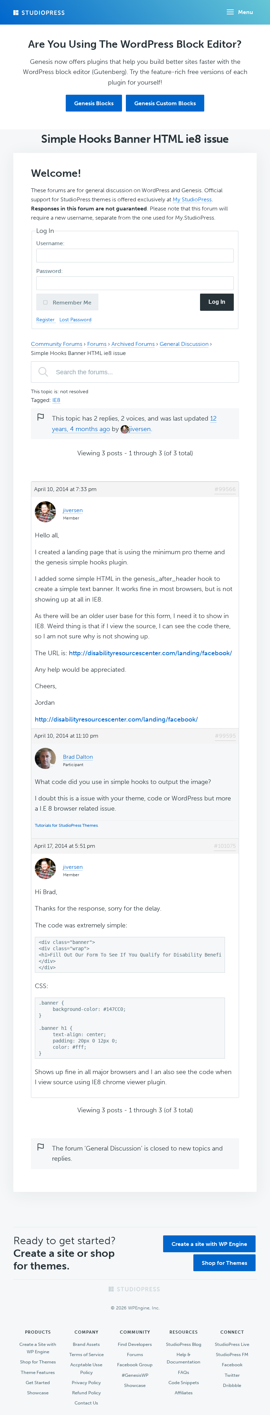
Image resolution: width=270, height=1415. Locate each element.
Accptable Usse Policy (86, 1368)
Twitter (232, 1375)
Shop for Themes (224, 1263)
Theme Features (38, 1372)
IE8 (56, 400)
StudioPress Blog (183, 1344)
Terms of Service (86, 1354)
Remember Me (71, 302)
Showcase (38, 1392)
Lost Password (75, 319)
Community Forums (56, 344)
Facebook (232, 1364)
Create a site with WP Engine (209, 1244)
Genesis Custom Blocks (165, 103)
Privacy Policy (86, 1382)
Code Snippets (183, 1382)
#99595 (225, 735)
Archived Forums (133, 344)
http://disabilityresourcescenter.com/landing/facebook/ (150, 653)
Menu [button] (245, 12)
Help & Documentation (183, 1358)
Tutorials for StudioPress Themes (66, 825)
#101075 (225, 846)
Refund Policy (86, 1392)
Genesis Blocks (94, 103)
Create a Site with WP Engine (37, 1348)
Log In (216, 302)
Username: (51, 243)
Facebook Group (135, 1364)
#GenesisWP (135, 1375)
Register (46, 319)
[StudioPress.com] (39, 12)
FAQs (183, 1372)
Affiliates (184, 1392)
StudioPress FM (232, 1354)
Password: (50, 271)
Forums (97, 344)
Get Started (38, 1382)
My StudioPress (192, 199)
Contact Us (86, 1403)
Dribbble (232, 1385)
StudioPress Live (232, 1344)
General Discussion (184, 344)
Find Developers (135, 1344)
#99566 (225, 489)
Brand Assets (86, 1344)
